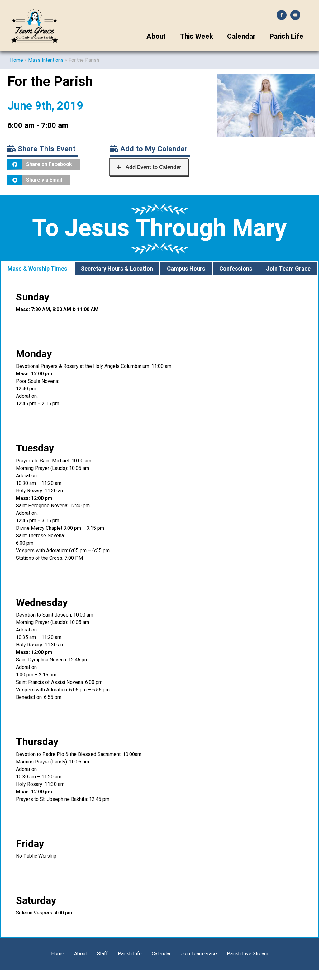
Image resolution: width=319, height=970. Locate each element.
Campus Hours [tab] (186, 269)
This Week (196, 36)
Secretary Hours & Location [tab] (117, 269)
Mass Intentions (46, 60)
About (156, 36)
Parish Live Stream (247, 954)
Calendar (241, 36)
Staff (102, 954)
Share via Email (44, 180)
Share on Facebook (49, 164)
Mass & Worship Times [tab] (37, 269)
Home (16, 60)
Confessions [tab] (235, 269)
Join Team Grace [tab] (288, 269)
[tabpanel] (159, 606)
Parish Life (286, 36)
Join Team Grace (199, 954)
